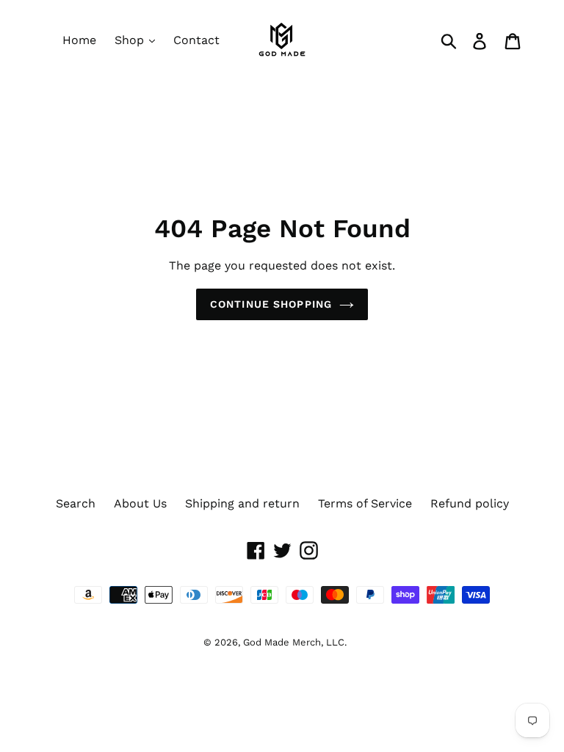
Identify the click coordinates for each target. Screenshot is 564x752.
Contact (196, 40)
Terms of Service (365, 503)
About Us (140, 503)
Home (79, 40)
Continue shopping (271, 304)
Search (75, 503)
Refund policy (469, 503)
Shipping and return (242, 503)
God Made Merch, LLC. (295, 642)
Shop (131, 40)
